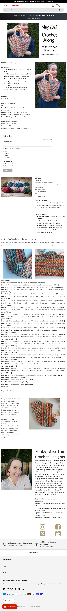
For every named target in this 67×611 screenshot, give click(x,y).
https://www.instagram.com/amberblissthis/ (48, 517)
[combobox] (33, 10)
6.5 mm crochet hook (12, 74)
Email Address (7, 142)
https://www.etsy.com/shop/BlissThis (53, 508)
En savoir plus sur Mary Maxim (44, 1)
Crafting (7, 157)
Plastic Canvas (9, 155)
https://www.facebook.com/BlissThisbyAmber (49, 513)
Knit (6, 151)
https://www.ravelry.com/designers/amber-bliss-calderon (50, 505)
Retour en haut (33, 552)
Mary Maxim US (9, 163)
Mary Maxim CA (9, 166)
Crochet (7, 153)
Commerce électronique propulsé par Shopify (28, 606)
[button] (59, 10)
